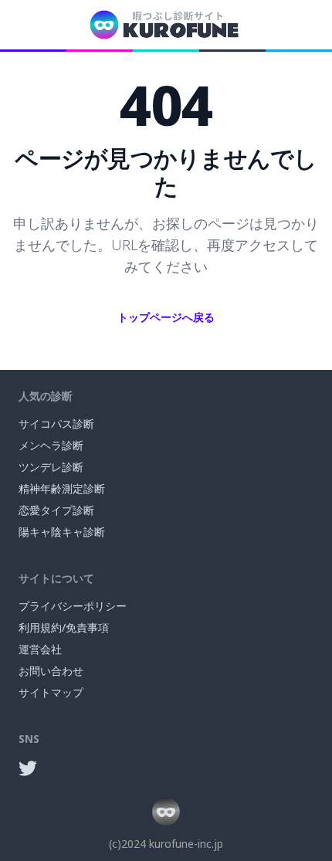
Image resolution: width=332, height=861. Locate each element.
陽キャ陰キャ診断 (62, 531)
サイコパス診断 (56, 423)
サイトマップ (51, 692)
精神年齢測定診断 (62, 488)
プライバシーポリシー (73, 605)
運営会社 (40, 649)
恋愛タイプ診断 (56, 510)
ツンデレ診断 (51, 466)
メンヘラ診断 (51, 445)
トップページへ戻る (166, 317)
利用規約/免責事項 (64, 627)
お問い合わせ (51, 670)
